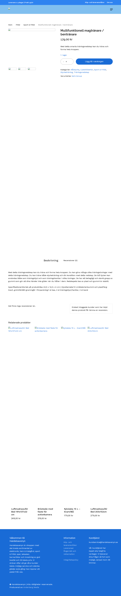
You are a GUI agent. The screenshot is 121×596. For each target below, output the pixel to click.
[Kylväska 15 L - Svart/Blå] (73, 415)
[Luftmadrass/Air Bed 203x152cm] (100, 415)
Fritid (18, 25)
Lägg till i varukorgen (94, 61)
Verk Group (77, 76)
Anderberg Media (31, 587)
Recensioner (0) (70, 260)
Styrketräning (66, 72)
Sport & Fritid (29, 25)
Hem (10, 25)
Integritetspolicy (71, 560)
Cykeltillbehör (86, 70)
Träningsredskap (81, 72)
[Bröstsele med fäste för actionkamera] (47, 415)
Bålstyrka (75, 70)
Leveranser (69, 548)
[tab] (50, 260)
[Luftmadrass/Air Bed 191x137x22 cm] (20, 415)
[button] (21, 516)
